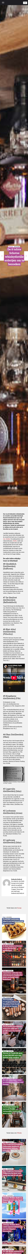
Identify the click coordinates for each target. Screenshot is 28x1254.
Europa (19, 908)
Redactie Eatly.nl (16, 879)
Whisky (19, 1133)
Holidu (15, 541)
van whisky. (6, 539)
